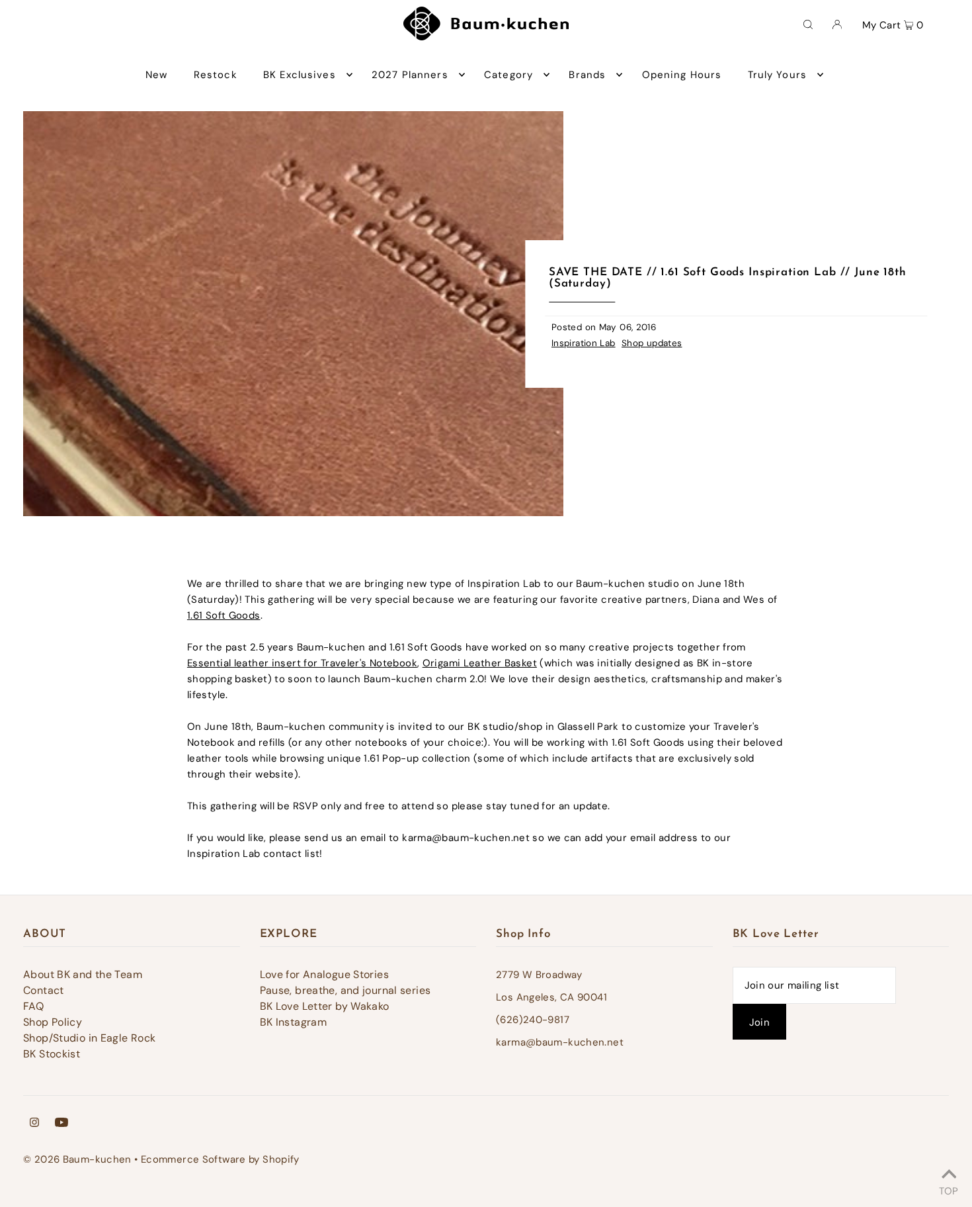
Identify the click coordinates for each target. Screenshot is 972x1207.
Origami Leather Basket (480, 663)
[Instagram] (34, 1124)
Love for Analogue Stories (324, 974)
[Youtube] (61, 1124)
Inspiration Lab (583, 343)
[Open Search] (808, 24)
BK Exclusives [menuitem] (299, 74)
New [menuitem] (156, 74)
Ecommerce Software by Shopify (220, 1159)
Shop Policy (52, 1022)
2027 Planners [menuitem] (410, 74)
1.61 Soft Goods (224, 615)
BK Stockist (51, 1054)
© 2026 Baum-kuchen (77, 1159)
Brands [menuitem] (587, 74)
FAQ (33, 1006)
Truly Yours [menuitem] (777, 74)
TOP (948, 1189)
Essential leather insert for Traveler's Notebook (302, 663)
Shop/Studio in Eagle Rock (89, 1038)
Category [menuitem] (508, 74)
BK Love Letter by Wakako (324, 1006)
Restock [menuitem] (215, 74)
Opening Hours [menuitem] (682, 74)
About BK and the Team (82, 974)
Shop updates (652, 343)
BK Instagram (293, 1022)
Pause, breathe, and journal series (345, 990)
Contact (43, 990)
